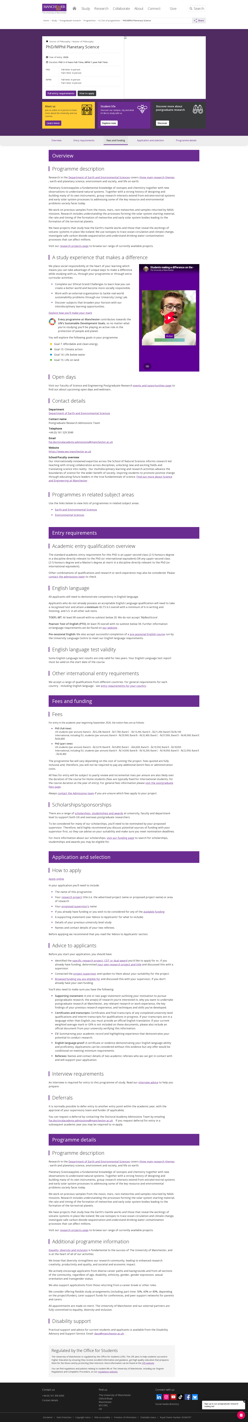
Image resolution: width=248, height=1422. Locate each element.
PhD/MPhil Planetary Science (137, 20)
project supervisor (84, 973)
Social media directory (167, 1404)
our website (109, 627)
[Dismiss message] (245, 1401)
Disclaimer (48, 1417)
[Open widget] (241, 1415)
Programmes (90, 20)
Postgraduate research (70, 20)
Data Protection (64, 1417)
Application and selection (150, 140)
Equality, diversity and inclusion (68, 1250)
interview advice (148, 1082)
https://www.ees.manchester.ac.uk (70, 451)
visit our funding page (120, 838)
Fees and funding (115, 140)
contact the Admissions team (76, 793)
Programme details (186, 140)
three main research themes (157, 177)
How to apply (87, 93)
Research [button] (101, 8)
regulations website (108, 1371)
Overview (56, 140)
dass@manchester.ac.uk (109, 1333)
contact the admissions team (67, 576)
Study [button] (86, 8)
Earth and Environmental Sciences (76, 509)
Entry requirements (83, 140)
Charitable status (148, 1417)
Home (74, 8)
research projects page (74, 246)
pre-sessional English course (147, 634)
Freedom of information (125, 1417)
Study (54, 20)
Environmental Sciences (69, 515)
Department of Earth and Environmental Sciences (99, 177)
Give (173, 8)
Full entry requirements (61, 93)
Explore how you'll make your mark (70, 313)
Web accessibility (102, 1417)
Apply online (56, 879)
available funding (154, 911)
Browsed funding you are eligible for (77, 979)
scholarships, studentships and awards (99, 813)
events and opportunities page (152, 385)
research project (71, 897)
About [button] (138, 8)
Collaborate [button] (121, 8)
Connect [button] (154, 8)
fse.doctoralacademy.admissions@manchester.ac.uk (81, 442)
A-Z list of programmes (109, 20)
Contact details (50, 1400)
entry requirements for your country (123, 686)
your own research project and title (119, 964)
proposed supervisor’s (75, 906)
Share (201, 20)
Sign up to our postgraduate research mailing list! (221, 1405)
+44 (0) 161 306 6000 (53, 1395)
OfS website (148, 1363)
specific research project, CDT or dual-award (99, 960)
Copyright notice (83, 1417)
